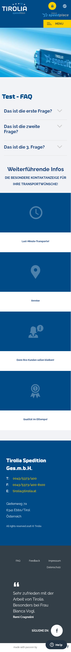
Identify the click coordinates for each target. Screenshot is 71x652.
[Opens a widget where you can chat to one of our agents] (56, 645)
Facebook (56, 630)
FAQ (18, 560)
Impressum (55, 560)
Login (52, 6)
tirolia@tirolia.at (21, 491)
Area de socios (14, 23)
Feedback (34, 560)
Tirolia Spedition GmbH (14, 8)
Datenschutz (54, 567)
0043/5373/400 (21, 478)
